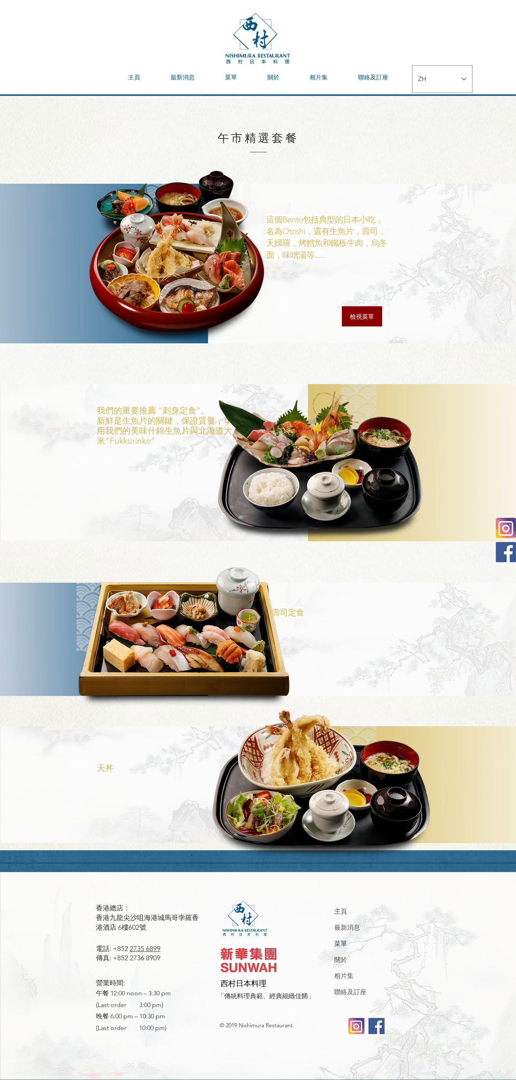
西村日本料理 (243, 983)
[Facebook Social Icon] (506, 552)
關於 (340, 959)
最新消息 (347, 927)
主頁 (340, 911)
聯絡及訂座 (350, 992)
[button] (231, 77)
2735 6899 (145, 949)
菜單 (340, 943)
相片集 (344, 976)
